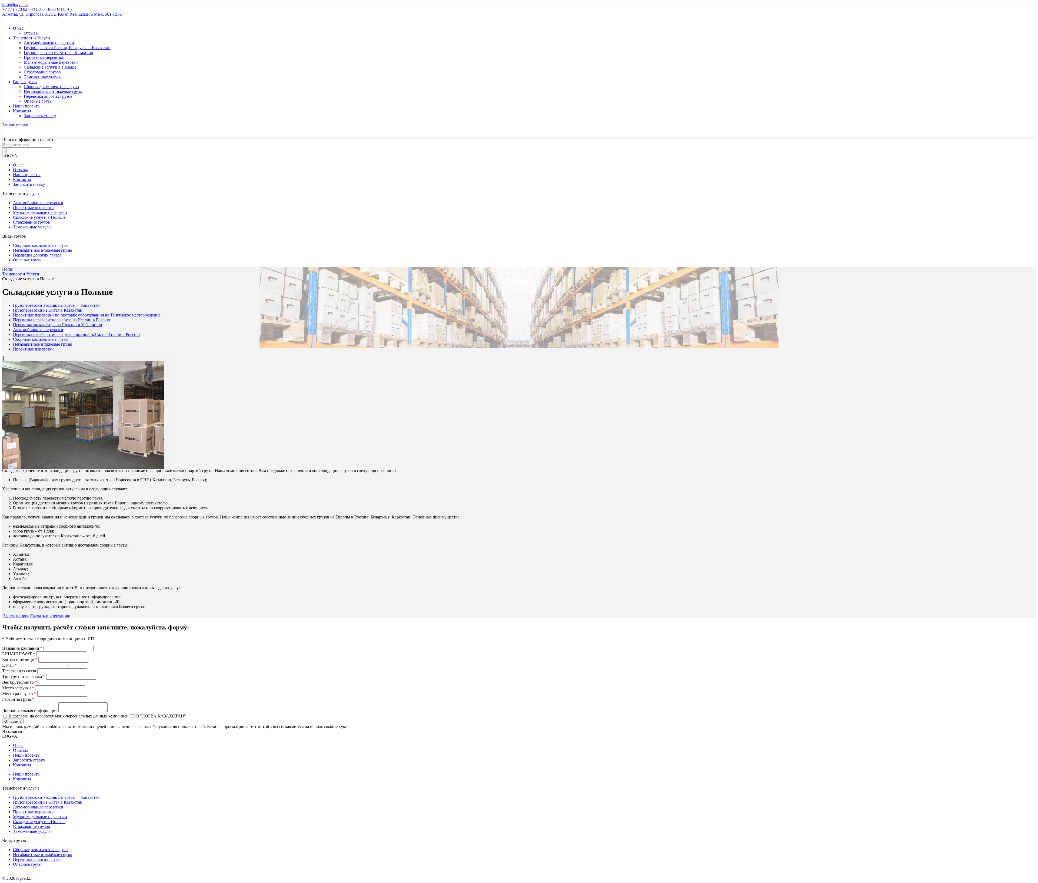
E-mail (9, 665)
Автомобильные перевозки (49, 43)
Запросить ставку (40, 115)
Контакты (22, 111)
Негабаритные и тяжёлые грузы (53, 91)
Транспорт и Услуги (31, 38)
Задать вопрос (16, 616)
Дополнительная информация (30, 710)
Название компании (22, 648)
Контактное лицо (19, 659)
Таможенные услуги (43, 77)
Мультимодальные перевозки (51, 62)
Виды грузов (25, 81)
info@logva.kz (15, 4)
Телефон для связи (19, 671)
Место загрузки (18, 688)
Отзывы (31, 33)
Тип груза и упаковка (23, 676)
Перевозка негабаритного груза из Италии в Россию (61, 320)
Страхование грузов (42, 72)
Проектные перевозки (44, 57)
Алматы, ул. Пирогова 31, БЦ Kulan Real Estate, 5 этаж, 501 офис (62, 14)
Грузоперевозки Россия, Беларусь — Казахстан (67, 47)
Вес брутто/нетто (19, 682)
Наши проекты (27, 106)
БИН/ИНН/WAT (18, 654)
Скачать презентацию (50, 616)
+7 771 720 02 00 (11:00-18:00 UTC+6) (37, 9)
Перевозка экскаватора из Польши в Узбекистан (57, 324)
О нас (18, 28)
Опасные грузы (38, 101)
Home (7, 269)
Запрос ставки (15, 125)
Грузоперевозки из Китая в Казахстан (58, 52)
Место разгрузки (19, 693)
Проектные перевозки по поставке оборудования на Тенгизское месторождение (87, 315)
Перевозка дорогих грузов (48, 96)
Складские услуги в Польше (50, 67)
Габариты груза (18, 699)
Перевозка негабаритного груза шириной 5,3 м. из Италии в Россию (76, 334)
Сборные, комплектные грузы (51, 86)
